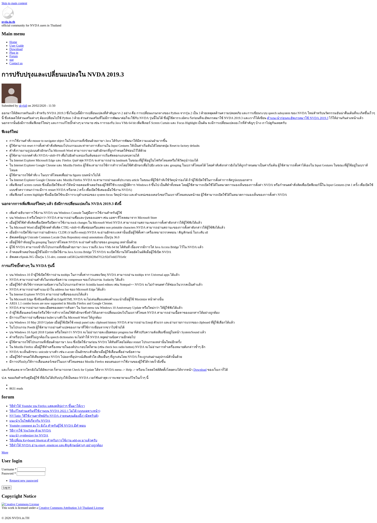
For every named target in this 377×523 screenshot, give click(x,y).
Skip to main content (14, 3)
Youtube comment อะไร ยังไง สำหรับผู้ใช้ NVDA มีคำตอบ (47, 425)
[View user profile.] (11, 102)
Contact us (16, 63)
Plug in (13, 52)
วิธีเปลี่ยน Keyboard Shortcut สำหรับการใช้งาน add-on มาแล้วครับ (53, 440)
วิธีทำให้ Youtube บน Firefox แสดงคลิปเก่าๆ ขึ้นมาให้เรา (47, 406)
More (5, 452)
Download (16, 49)
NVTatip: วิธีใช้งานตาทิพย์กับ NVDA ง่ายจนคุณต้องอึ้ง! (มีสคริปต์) (53, 415)
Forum (13, 56)
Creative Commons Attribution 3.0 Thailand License (71, 507)
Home (13, 42)
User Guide (16, 45)
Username (9, 469)
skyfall (23, 105)
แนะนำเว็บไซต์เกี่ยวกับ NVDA (29, 420)
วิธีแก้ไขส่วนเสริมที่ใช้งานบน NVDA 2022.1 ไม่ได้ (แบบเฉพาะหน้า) (54, 411)
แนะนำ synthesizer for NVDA (28, 435)
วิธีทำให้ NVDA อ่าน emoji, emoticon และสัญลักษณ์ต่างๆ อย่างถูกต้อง (56, 445)
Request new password (23, 480)
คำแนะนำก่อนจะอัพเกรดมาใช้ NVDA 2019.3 (297, 118)
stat (11, 59)
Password (9, 473)
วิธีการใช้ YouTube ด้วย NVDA (30, 430)
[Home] (8, 18)
